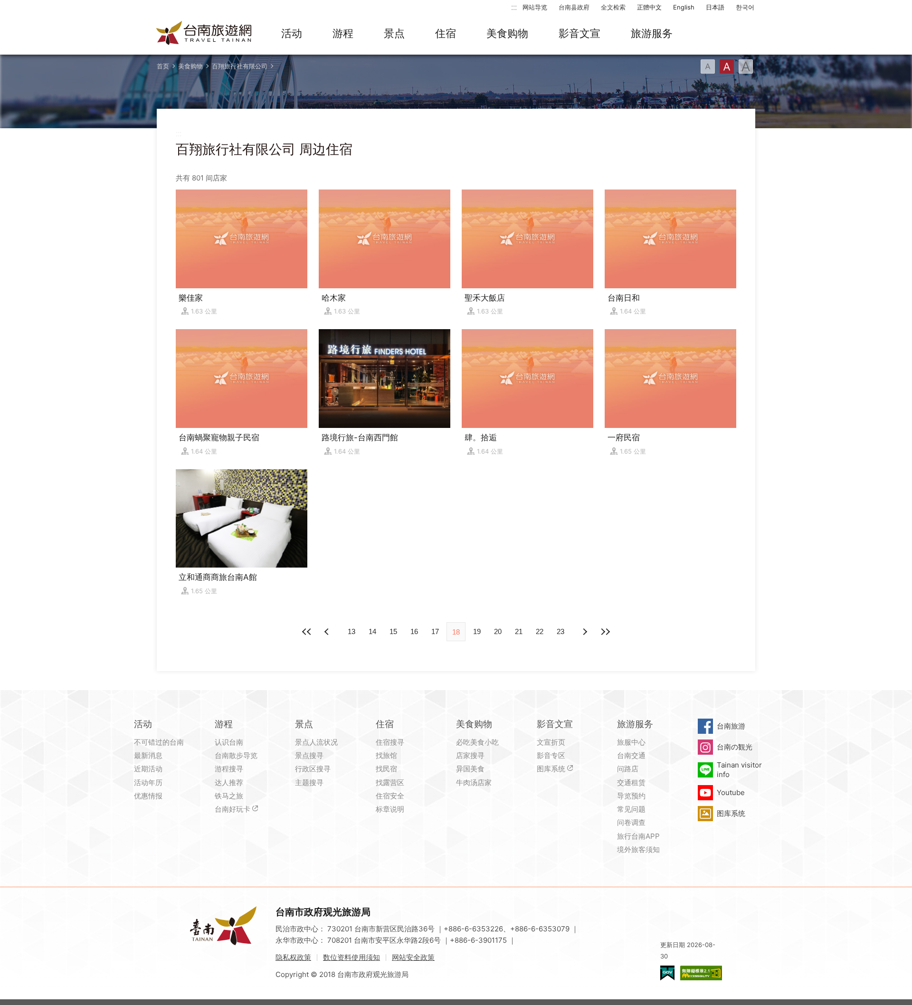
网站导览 (534, 7)
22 (539, 631)
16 (414, 631)
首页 (163, 66)
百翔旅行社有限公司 (239, 66)
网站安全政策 (413, 957)
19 (477, 631)
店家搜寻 (470, 755)
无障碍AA (701, 973)
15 (393, 631)
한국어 (745, 7)
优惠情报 (148, 795)
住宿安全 (390, 795)
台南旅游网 (204, 33)
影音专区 (551, 755)
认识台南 (229, 742)
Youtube (731, 792)
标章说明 (390, 809)
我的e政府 (667, 973)
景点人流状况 (316, 742)
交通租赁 (631, 782)
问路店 (627, 768)
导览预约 (631, 795)
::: (514, 6)
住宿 (445, 33)
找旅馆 (386, 755)
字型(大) (746, 66)
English (683, 7)
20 (498, 631)
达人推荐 (229, 782)
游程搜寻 (229, 768)
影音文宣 (579, 33)
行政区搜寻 (313, 768)
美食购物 (507, 33)
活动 (291, 33)
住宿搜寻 (390, 742)
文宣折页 (551, 742)
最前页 (306, 631)
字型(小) (708, 66)
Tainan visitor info (739, 769)
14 (372, 631)
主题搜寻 (309, 782)
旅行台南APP (638, 836)
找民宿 (386, 768)
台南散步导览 (236, 755)
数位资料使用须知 (351, 957)
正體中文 (649, 7)
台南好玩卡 (232, 809)
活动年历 (148, 782)
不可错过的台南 (159, 742)
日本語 (715, 7)
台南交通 (631, 755)
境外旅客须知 (638, 849)
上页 (584, 631)
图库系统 (551, 768)
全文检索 (613, 7)
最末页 (605, 631)
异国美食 (470, 768)
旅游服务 (652, 33)
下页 (327, 631)
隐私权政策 (293, 957)
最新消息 (148, 755)
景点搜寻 (309, 755)
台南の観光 (734, 746)
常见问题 (631, 809)
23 (560, 631)
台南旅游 (731, 725)
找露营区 (390, 782)
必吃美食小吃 (477, 742)
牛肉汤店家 (474, 782)
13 (351, 631)
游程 (342, 33)
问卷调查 (631, 822)
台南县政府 (574, 7)
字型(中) (727, 66)
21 (518, 631)
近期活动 (148, 768)
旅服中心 (631, 742)
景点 (394, 33)
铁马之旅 (229, 795)
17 (435, 631)
